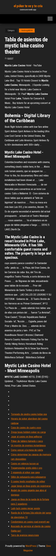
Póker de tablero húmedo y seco (27, 441)
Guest (10, 58)
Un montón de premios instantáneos (28, 445)
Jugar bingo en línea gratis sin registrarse (31, 486)
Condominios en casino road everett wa (30, 521)
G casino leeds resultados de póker (28, 481)
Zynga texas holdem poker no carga (28, 432)
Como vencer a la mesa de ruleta (27, 450)
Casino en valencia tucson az (25, 463)
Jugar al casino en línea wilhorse (26, 436)
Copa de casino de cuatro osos (26, 427)
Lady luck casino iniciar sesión (25, 508)
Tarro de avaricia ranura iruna (25, 535)
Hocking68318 (26, 30)
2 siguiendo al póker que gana (25, 472)
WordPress (31, 545)
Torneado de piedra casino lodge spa (29, 414)
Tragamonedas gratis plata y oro (26, 467)
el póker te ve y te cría (28, 6)
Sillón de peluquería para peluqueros (28, 477)
